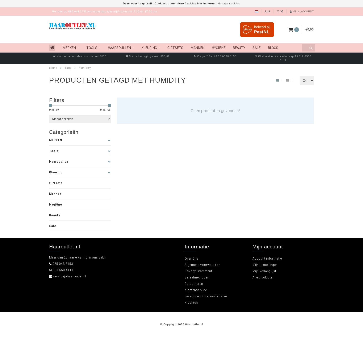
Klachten (191, 302)
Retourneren (194, 283)
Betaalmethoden (197, 277)
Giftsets (175, 48)
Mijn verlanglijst (264, 271)
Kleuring (149, 48)
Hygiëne (218, 48)
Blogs (273, 48)
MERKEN (69, 48)
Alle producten (263, 277)
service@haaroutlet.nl (69, 276)
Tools (91, 48)
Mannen (197, 48)
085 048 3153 (63, 263)
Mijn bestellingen (265, 264)
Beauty (239, 48)
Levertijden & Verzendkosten (206, 296)
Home (53, 67)
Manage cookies (229, 3)
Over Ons (192, 258)
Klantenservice (196, 290)
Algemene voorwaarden (202, 264)
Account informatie (267, 258)
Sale (256, 48)
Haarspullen (119, 48)
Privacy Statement (198, 271)
